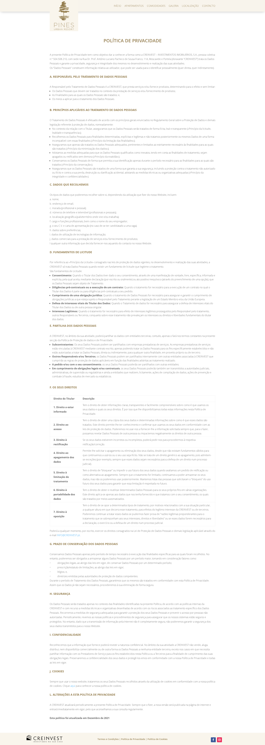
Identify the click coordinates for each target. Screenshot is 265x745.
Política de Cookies (157, 739)
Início (117, 6)
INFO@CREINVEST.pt (68, 535)
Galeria (174, 6)
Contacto (208, 6)
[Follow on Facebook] (213, 739)
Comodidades (156, 6)
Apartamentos (134, 6)
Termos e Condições (108, 739)
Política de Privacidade (133, 739)
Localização (190, 6)
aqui (72, 686)
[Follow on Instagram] (219, 739)
